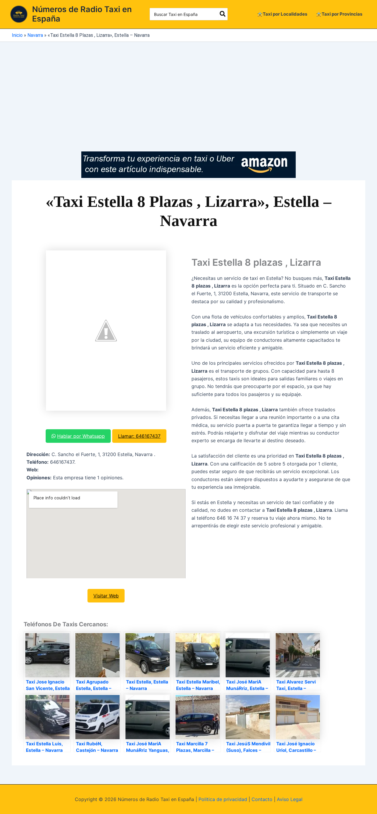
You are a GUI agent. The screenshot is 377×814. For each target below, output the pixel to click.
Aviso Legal (289, 799)
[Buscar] (223, 14)
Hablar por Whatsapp (81, 436)
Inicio (17, 35)
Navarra (35, 35)
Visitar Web (106, 596)
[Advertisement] (188, 86)
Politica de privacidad (223, 799)
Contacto (262, 799)
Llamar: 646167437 (139, 436)
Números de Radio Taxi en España (82, 14)
